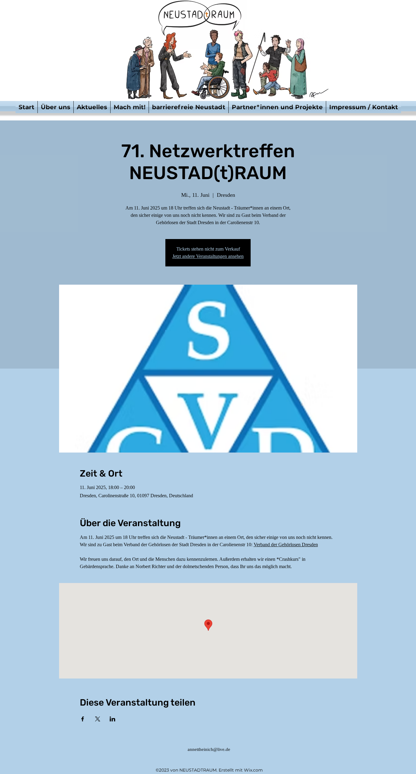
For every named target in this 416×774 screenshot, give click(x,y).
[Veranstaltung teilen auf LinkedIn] (112, 719)
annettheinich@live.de (209, 749)
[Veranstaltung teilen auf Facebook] (83, 719)
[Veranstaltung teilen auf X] (97, 719)
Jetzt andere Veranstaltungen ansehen (208, 256)
